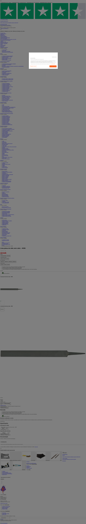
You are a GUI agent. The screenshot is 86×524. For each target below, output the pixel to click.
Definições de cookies (33, 66)
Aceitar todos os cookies (53, 66)
